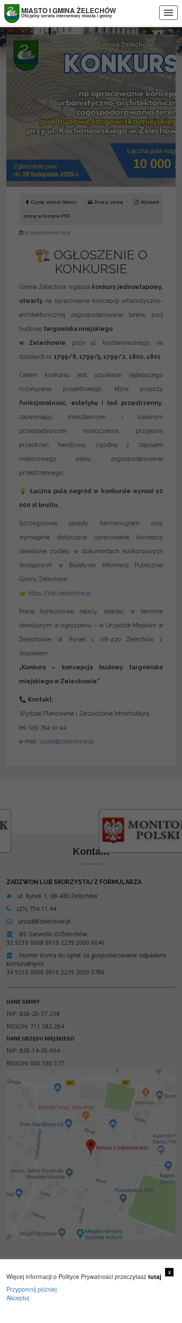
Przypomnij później (31, 1289)
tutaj (154, 1276)
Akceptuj (17, 1297)
